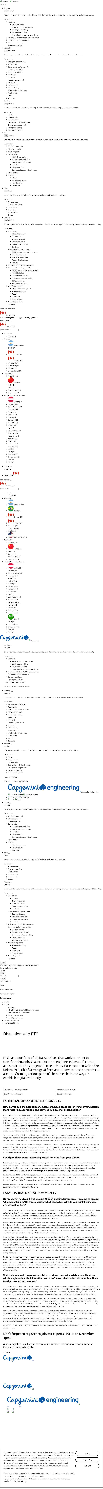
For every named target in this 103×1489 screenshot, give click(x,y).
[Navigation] (5, 4)
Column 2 (10, 1440)
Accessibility (11, 1370)
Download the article (64, 1094)
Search (3, 963)
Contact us (14, 1434)
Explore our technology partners (16, 781)
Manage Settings (87, 1460)
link (6, 11)
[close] (3, 4)
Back (14, 24)
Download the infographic (13, 1094)
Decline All (87, 1466)
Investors (10, 1365)
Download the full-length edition (16, 1089)
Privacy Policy (11, 1373)
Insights (10, 11)
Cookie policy (15, 1445)
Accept (87, 1453)
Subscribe (6, 1352)
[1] (26, 1201)
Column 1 (10, 1416)
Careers (10, 135)
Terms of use (11, 1368)
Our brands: (7, 1393)
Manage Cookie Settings (45, 1455)
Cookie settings (16, 1448)
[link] (9, 1)
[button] (11, 475)
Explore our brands (11, 777)
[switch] (1, 317)
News (10, 191)
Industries (11, 50)
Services (11, 103)
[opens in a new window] (50, 1050)
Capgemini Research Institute (15, 682)
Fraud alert (10, 1381)
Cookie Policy (11, 1378)
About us (11, 220)
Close (3, 973)
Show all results (5, 998)
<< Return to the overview (66, 1089)
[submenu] (10, 645)
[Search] (1, 4)
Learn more (8, 19)
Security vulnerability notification (17, 1375)
